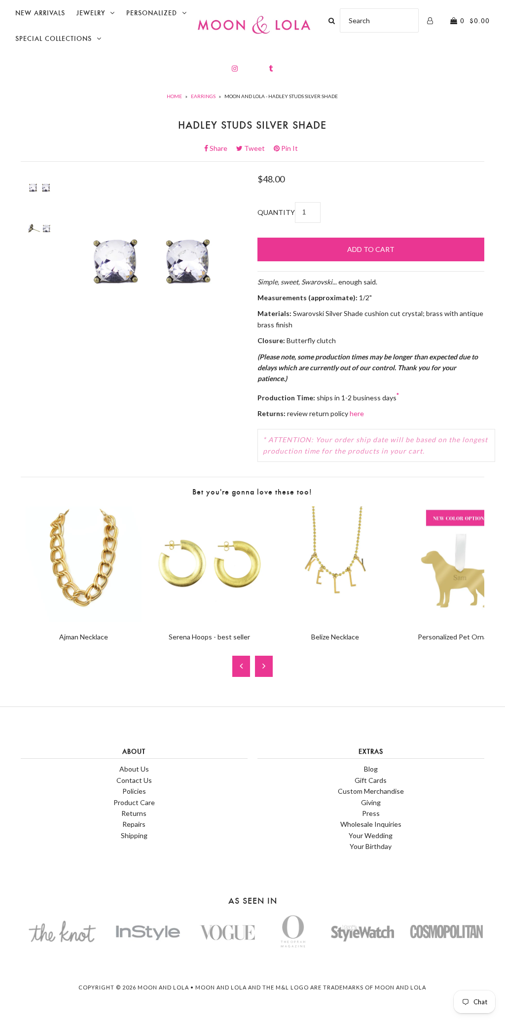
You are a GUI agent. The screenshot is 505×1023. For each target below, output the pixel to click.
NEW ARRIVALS (40, 13)
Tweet (257, 148)
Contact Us (134, 780)
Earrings (203, 96)
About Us (134, 769)
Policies (134, 791)
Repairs (133, 824)
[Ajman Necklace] (84, 619)
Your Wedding (371, 835)
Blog (371, 769)
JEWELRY (90, 13)
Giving (371, 802)
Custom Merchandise (371, 791)
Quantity (276, 212)
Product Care (134, 802)
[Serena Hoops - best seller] (209, 619)
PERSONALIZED (151, 13)
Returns (133, 813)
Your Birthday (371, 846)
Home (174, 96)
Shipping (134, 835)
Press (371, 813)
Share (221, 148)
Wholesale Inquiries (370, 824)
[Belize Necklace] (335, 619)
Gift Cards (371, 780)
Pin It (289, 148)
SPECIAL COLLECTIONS (53, 39)
